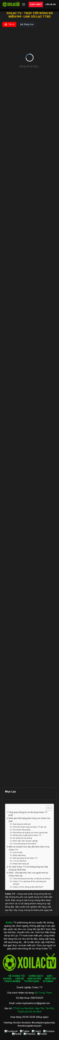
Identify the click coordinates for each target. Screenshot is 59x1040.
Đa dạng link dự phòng (22, 838)
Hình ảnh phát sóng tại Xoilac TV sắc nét (29, 827)
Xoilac (8, 894)
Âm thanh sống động (21, 830)
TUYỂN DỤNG (31, 981)
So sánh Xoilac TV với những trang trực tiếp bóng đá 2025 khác (28, 868)
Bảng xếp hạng (19, 855)
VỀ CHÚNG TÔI (16, 976)
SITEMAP (48, 981)
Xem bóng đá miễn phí (22, 824)
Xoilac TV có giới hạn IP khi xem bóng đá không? (29, 882)
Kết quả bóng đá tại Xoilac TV (25, 858)
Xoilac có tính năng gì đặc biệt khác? (28, 887)
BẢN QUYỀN (34, 978)
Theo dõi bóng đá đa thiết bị (24, 844)
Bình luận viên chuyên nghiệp (25, 841)
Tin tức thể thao (19, 861)
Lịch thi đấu (17, 852)
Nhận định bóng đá (21, 864)
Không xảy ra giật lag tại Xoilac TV (27, 835)
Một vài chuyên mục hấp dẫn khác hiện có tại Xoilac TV (29, 848)
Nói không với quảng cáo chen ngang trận (30, 833)
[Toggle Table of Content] (47, 808)
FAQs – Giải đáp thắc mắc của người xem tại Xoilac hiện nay (28, 874)
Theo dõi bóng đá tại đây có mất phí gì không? (31, 879)
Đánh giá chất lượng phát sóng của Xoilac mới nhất (29, 819)
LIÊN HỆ (19, 978)
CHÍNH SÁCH (35, 976)
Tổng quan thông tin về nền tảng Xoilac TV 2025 (27, 813)
